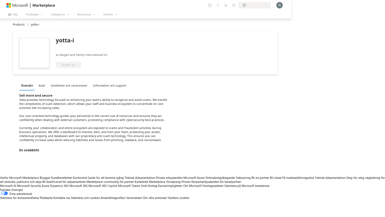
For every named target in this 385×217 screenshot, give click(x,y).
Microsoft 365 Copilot (102, 186)
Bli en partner (260, 178)
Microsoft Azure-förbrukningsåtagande (209, 178)
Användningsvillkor (113, 198)
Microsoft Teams (129, 186)
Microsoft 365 (78, 186)
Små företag (149, 186)
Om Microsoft (192, 186)
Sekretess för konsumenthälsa (19, 198)
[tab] (28, 85)
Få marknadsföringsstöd (298, 178)
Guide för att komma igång (106, 178)
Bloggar (45, 178)
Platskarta (46, 198)
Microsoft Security (29, 186)
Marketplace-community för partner (110, 182)
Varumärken (134, 198)
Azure (45, 186)
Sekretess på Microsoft (239, 186)
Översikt (27, 85)
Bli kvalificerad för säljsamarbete (64, 182)
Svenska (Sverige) (11, 190)
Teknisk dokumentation (140, 178)
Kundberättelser (61, 178)
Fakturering (243, 178)
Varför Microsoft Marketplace (19, 178)
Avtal (41, 85)
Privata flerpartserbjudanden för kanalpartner (211, 182)
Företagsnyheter (213, 186)
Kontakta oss (61, 198)
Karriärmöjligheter (170, 186)
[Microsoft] (17, 5)
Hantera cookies (178, 198)
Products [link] (19, 24)
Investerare (262, 186)
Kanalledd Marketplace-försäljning (158, 182)
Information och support (109, 85)
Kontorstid (80, 178)
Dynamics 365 (59, 186)
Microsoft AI (8, 186)
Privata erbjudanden (169, 178)
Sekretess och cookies (85, 198)
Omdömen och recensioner (69, 85)
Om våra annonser (155, 198)
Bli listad (276, 178)
